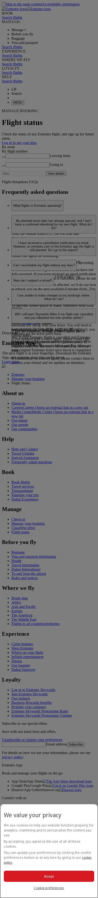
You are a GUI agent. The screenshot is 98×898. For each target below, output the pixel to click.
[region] (49, 851)
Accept (49, 876)
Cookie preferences (49, 888)
